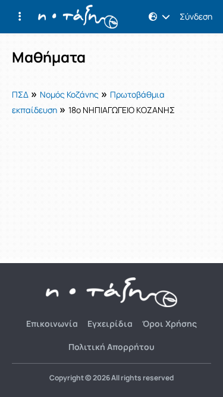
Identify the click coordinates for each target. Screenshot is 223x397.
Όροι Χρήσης (169, 323)
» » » (93, 101)
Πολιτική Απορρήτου (111, 346)
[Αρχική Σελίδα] (78, 17)
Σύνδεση (196, 16)
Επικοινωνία (52, 323)
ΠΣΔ (20, 94)
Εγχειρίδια (110, 323)
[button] (20, 17)
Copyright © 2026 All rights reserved (111, 378)
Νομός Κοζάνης (69, 94)
